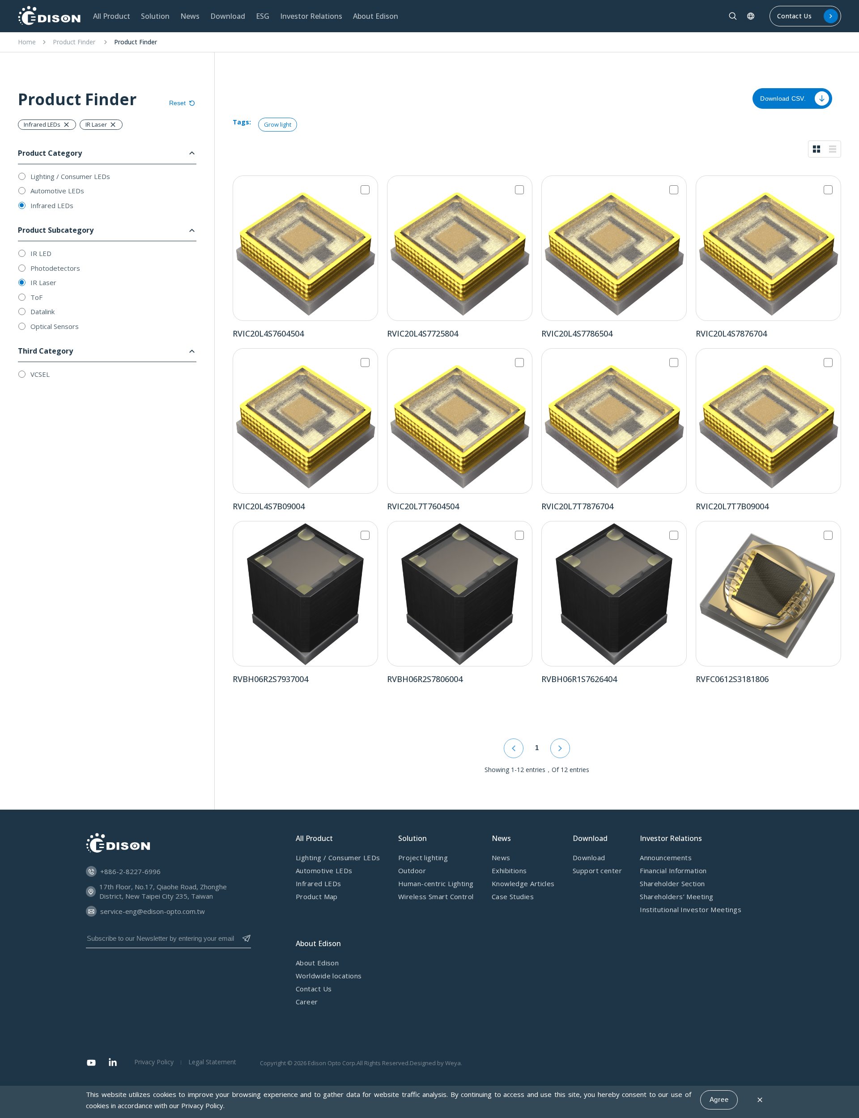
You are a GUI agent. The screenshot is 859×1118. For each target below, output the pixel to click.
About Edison (317, 962)
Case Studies (513, 896)
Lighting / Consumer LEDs (70, 176)
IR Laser (43, 282)
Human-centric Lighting (436, 883)
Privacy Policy (202, 1105)
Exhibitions (509, 870)
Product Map (317, 896)
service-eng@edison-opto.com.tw (152, 911)
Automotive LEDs (57, 190)
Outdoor (412, 870)
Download (589, 857)
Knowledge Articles (523, 883)
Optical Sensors (54, 326)
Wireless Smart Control (436, 896)
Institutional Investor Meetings (690, 909)
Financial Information (673, 870)
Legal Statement (212, 1062)
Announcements (666, 857)
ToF (36, 297)
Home (27, 42)
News (501, 857)
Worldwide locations (329, 975)
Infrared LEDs (51, 205)
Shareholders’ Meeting (676, 896)
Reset (177, 103)
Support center (597, 870)
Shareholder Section (672, 883)
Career (307, 1001)
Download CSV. (783, 98)
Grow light (277, 124)
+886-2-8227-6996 (130, 871)
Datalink (42, 311)
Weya (453, 1063)
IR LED (40, 253)
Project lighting (423, 857)
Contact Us (794, 16)
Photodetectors (55, 268)
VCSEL (40, 374)
